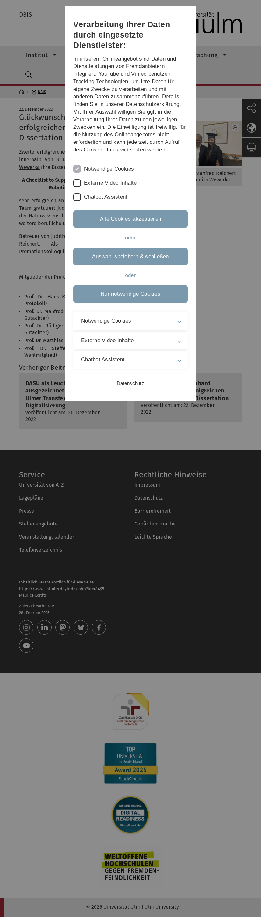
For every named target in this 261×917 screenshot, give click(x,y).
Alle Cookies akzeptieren (130, 219)
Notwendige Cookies (109, 169)
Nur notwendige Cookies (130, 294)
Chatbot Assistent (105, 197)
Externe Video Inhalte (110, 183)
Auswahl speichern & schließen (130, 256)
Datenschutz (130, 383)
